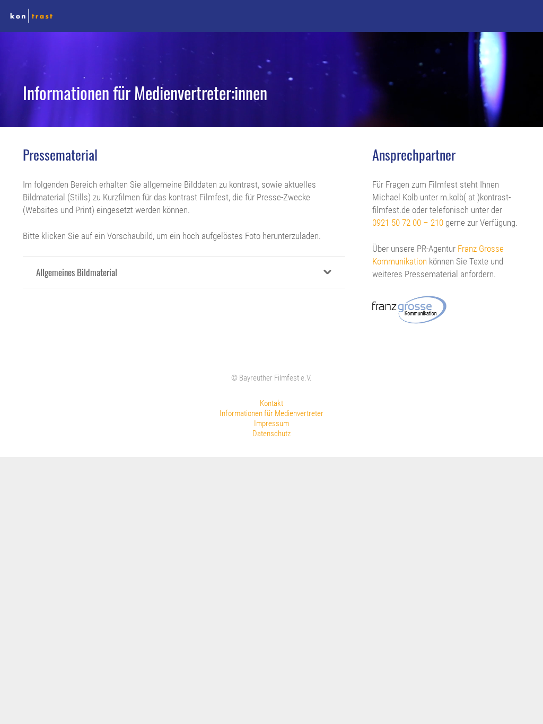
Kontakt (271, 403)
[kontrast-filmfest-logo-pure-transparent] (31, 16)
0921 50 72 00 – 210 (407, 222)
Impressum (271, 423)
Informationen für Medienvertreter (271, 413)
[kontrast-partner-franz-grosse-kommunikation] (409, 309)
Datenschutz (271, 433)
